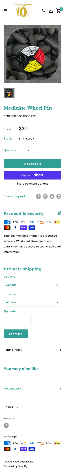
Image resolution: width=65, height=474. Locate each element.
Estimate (15, 334)
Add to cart (32, 164)
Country (9, 277)
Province (10, 294)
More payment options (32, 183)
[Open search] (44, 11)
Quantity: (10, 150)
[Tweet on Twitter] (52, 196)
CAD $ (9, 407)
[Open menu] (5, 10)
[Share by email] (58, 196)
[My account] (51, 11)
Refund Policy (13, 350)
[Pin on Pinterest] (45, 196)
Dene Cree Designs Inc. (20, 116)
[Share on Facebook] (38, 196)
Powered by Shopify (15, 466)
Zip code (10, 311)
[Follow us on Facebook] (6, 425)
